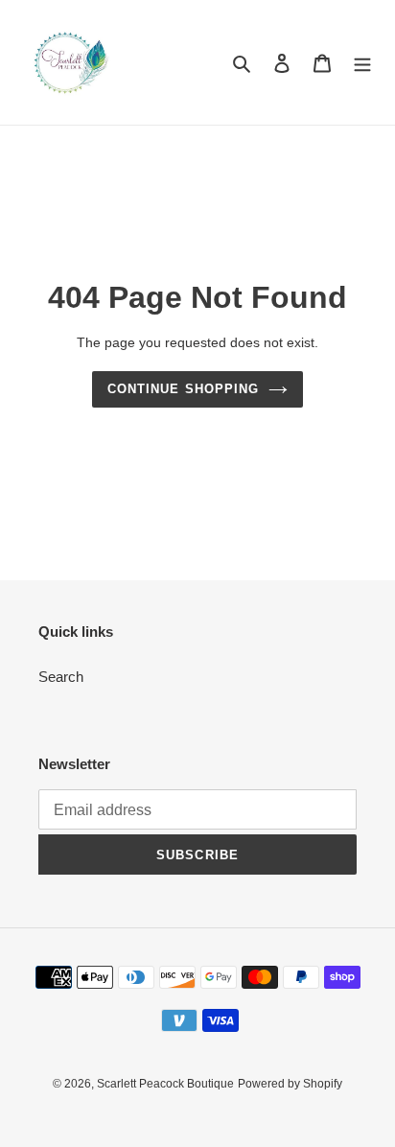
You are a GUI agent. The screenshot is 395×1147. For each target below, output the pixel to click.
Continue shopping (183, 389)
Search (60, 676)
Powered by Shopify (290, 1083)
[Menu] (362, 62)
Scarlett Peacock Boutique (165, 1083)
